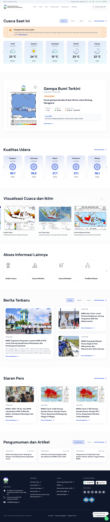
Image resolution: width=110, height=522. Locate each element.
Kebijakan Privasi (72, 515)
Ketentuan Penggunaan (60, 515)
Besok (81, 21)
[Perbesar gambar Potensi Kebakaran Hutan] (104, 208)
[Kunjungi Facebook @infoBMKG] (88, 492)
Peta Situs (50, 515)
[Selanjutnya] (106, 52)
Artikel (89, 442)
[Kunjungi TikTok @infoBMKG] (99, 492)
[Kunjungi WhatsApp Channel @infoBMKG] (103, 492)
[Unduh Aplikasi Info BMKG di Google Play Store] (88, 482)
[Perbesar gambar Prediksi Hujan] (33, 208)
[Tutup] (107, 514)
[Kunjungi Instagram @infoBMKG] (96, 492)
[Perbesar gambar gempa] (35, 87)
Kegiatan (79, 300)
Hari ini (73, 21)
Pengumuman (78, 442)
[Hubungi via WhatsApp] (106, 518)
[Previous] (5, 32)
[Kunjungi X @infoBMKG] (92, 492)
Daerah (89, 300)
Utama (70, 300)
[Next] (104, 32)
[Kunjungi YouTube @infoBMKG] (84, 492)
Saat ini (64, 21)
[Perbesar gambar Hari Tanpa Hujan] (68, 208)
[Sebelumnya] (3, 52)
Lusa (89, 21)
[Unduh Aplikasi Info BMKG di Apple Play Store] (101, 482)
